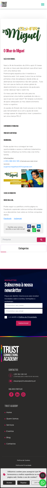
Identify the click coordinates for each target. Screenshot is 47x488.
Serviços (10, 425)
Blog (8, 437)
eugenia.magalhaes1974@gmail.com (18, 167)
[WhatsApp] (23, 394)
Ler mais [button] (37, 482)
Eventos (10, 431)
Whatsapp (42, 482)
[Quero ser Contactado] (42, 475)
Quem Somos (12, 419)
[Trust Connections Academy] (4, 4)
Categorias (24, 248)
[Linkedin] (17, 394)
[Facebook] (11, 394)
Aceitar (9, 483)
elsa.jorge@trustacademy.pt (25, 381)
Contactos (11, 444)
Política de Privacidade (23, 465)
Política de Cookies (23, 460)
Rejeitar (23, 483)
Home (9, 412)
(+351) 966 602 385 (11, 161)
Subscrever (23, 323)
